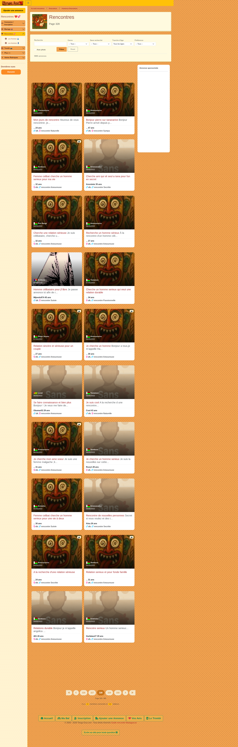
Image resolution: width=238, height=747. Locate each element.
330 (117, 693)
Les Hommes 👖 (13, 43)
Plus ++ (7, 53)
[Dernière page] (132, 692)
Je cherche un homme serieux (103, 459)
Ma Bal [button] (65, 718)
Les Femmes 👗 (13, 39)
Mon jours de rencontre (46, 119)
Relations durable (43, 628)
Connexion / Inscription (9, 23)
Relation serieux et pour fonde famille (106, 572)
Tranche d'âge (118, 40)
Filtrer (61, 49)
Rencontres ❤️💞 (11, 16)
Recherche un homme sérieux (103, 233)
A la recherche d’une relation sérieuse (54, 572)
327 (92, 693)
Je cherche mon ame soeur (48, 459)
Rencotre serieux (95, 628)
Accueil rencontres (38, 8)
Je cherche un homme (98, 346)
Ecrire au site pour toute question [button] (100, 732)
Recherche (38, 40)
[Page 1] (69, 692)
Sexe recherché (96, 40)
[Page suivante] (125, 692)
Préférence (139, 40)
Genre (70, 40)
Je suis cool (93, 402)
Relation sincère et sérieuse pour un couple (53, 347)
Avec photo (41, 50)
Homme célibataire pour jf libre (50, 289)
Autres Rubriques (11, 57)
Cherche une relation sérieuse (50, 233)
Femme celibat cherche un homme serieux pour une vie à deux (52, 517)
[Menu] (28, 3)
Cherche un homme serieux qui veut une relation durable (108, 291)
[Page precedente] (76, 692)
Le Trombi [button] (154, 718)
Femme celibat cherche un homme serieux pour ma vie (52, 178)
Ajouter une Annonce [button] (111, 718)
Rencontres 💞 (9, 34)
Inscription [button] (84, 718)
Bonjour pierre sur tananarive (102, 119)
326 (83, 693)
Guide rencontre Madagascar (124, 723)
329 (109, 693)
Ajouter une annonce (13, 10)
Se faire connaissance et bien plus (52, 402)
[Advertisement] (83, 73)
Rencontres (53, 8)
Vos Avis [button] (136, 718)
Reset (73, 49)
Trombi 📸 (8, 48)
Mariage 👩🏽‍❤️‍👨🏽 (8, 29)
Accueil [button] (48, 718)
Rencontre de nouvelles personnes (105, 515)
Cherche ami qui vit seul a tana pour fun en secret (108, 178)
